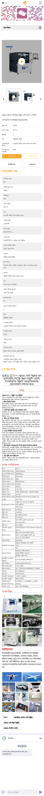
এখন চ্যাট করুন (32, 156)
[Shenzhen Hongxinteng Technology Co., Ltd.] (23, 3)
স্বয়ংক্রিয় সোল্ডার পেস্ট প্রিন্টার (23, 717)
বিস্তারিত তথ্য (11, 164)
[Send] (41, 792)
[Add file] (3, 792)
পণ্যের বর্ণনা (32, 164)
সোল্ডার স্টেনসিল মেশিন (11, 728)
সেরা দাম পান (11, 156)
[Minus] (40, 738)
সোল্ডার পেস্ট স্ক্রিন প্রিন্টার (11, 723)
